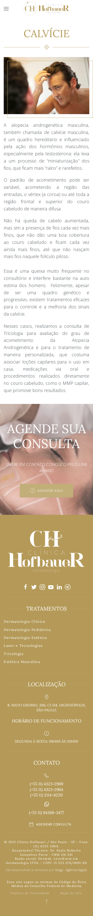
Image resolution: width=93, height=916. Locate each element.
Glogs (59, 870)
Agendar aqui (50, 491)
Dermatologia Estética (25, 637)
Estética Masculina (22, 661)
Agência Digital (77, 870)
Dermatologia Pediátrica (27, 629)
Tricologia (14, 654)
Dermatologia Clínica (24, 621)
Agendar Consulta (53, 824)
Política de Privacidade (30, 893)
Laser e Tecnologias (23, 645)
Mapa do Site (71, 893)
